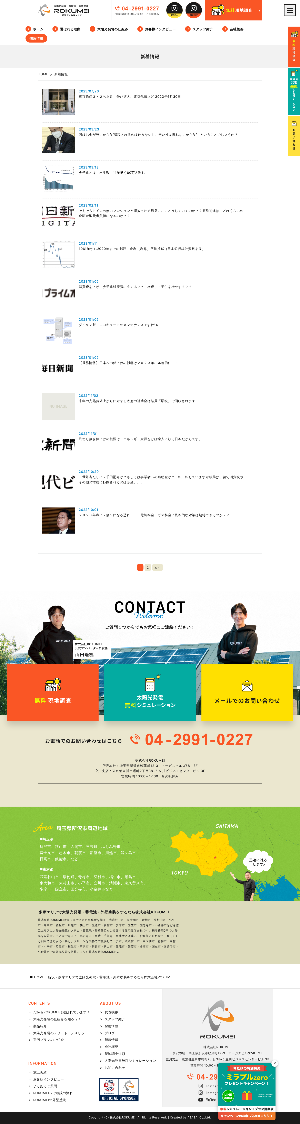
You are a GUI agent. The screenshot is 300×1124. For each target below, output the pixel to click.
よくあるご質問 (45, 1086)
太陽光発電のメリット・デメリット (60, 1033)
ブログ (110, 1033)
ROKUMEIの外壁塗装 (49, 1100)
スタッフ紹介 (203, 29)
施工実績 (40, 1072)
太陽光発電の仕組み (112, 29)
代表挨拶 (111, 1012)
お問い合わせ (115, 1068)
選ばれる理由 (70, 29)
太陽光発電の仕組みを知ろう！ (57, 1019)
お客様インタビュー (160, 29)
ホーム (38, 29)
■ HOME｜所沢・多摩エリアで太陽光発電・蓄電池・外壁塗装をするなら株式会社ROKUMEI (102, 977)
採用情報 (36, 38)
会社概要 (236, 29)
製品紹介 (40, 1026)
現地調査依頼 (115, 1054)
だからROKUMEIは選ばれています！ (61, 1012)
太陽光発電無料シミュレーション (130, 1061)
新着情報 (111, 1040)
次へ (157, 567)
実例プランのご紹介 (48, 1040)
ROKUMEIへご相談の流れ (53, 1093)
